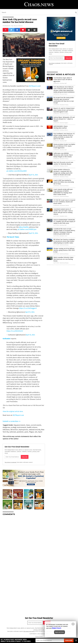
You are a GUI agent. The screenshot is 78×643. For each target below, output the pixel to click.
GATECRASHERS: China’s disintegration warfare (60, 127)
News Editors (18, 26)
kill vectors (14, 430)
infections (6, 430)
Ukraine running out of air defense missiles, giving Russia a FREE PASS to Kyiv (64, 250)
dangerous (6, 427)
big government (19, 425)
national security (34, 430)
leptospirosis (23, 430)
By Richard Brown (64, 185)
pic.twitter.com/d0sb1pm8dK (16, 171)
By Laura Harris (63, 94)
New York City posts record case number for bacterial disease (63, 163)
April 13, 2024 (30, 335)
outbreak (12, 432)
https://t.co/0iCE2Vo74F (14, 331)
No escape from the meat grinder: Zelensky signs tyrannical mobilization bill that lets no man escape (63, 100)
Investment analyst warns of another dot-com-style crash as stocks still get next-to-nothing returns (63, 211)
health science (32, 427)
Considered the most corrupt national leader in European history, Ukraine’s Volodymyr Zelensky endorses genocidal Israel (64, 231)
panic (26, 432)
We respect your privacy (29, 631)
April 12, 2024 (33, 233)
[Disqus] (24, 540)
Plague (31, 432)
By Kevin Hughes (64, 122)
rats (36, 432)
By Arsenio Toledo (64, 205)
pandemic (20, 432)
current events (36, 425)
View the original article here (13, 411)
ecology (13, 427)
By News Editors (64, 130)
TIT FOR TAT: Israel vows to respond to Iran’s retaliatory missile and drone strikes (64, 201)
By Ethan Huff (63, 83)
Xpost (40, 432)
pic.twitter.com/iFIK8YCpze (27, 229)
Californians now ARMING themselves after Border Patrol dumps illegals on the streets (63, 155)
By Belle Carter (63, 216)
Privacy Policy (39, 636)
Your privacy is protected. (10, 462)
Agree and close (59, 632)
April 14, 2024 (33, 175)
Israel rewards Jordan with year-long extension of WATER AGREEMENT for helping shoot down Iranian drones (63, 192)
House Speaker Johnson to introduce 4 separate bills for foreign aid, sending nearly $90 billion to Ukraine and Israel (62, 172)
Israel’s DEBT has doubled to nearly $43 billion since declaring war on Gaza (63, 182)
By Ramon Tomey (64, 104)
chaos (28, 425)
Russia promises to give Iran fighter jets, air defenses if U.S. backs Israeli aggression (64, 146)
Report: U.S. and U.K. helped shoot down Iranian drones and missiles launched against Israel (63, 110)
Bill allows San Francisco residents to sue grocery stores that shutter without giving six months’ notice (64, 241)
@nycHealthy (24, 227)
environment (21, 427)
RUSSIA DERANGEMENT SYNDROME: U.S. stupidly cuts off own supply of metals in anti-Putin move (64, 221)
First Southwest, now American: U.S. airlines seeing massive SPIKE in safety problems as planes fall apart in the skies (64, 136)
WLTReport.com (34, 86)
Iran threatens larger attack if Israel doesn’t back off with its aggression (62, 79)
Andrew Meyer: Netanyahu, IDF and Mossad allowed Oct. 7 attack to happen (64, 119)
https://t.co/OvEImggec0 (28, 308)
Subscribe (68, 640)
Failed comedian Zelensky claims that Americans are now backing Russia (63, 259)
